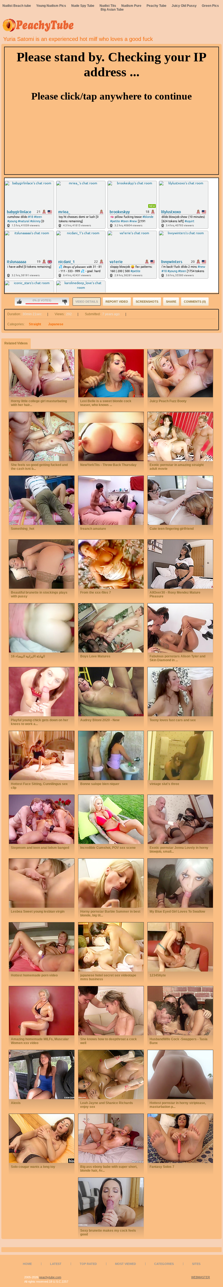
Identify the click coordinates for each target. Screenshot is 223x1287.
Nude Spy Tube (82, 6)
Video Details (86, 301)
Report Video (117, 301)
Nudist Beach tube (16, 6)
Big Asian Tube (112, 9)
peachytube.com (50, 1277)
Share (171, 301)
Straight (35, 324)
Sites (196, 1263)
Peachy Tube (156, 6)
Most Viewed (125, 1263)
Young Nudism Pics (51, 6)
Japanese (55, 324)
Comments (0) (195, 301)
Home (27, 1263)
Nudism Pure (131, 6)
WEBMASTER (200, 1277)
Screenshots (147, 301)
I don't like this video (64, 301)
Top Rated (88, 1263)
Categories (164, 1263)
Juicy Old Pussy (184, 6)
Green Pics (210, 6)
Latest (55, 1263)
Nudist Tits (108, 6)
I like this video (19, 301)
